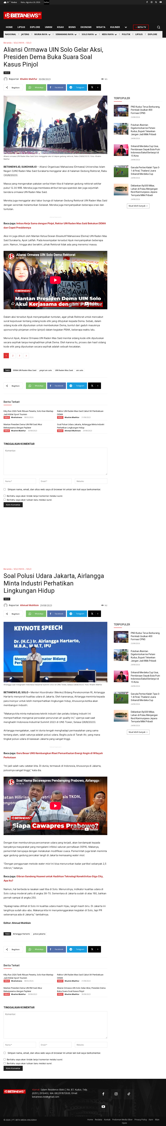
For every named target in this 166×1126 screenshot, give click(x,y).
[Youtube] (160, 2)
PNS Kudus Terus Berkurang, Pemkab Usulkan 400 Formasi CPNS (145, 109)
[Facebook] (147, 2)
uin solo (79, 370)
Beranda (8, 42)
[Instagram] (152, 2)
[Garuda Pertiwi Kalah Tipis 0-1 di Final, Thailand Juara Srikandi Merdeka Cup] (121, 171)
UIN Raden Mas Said (64, 370)
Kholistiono (16, 417)
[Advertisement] (138, 61)
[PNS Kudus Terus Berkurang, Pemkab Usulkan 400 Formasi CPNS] (121, 111)
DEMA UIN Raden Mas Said (24, 370)
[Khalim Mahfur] (6, 79)
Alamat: (36, 1089)
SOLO (28, 42)
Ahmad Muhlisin (73, 430)
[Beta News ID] (23, 15)
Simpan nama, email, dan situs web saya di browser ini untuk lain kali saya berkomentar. (54, 489)
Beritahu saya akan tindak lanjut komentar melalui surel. (35, 496)
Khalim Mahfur (28, 78)
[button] (158, 27)
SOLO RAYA (19, 42)
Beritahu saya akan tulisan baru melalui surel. (29, 499)
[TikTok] (129, 1094)
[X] (156, 2)
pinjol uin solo (46, 370)
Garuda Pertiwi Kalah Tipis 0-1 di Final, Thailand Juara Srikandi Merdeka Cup (145, 170)
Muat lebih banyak (137, 205)
